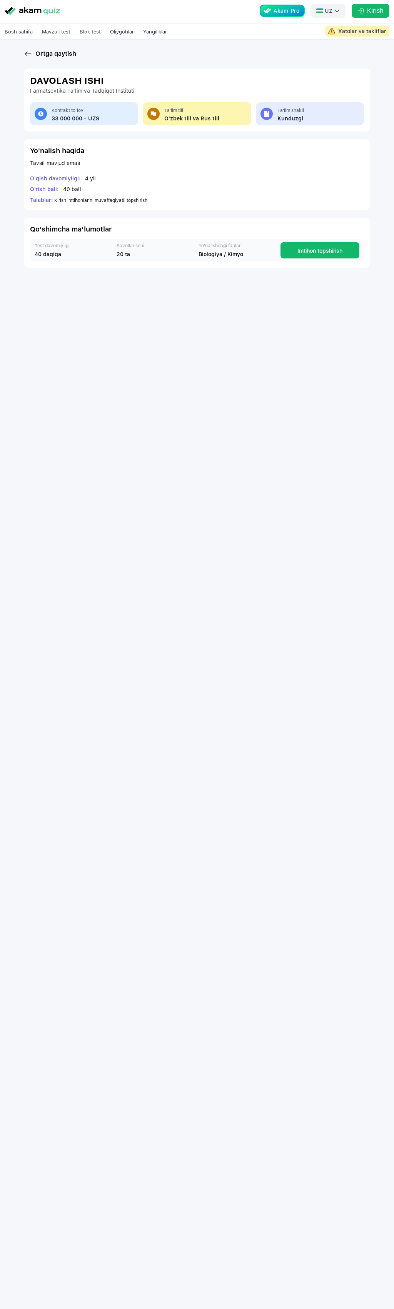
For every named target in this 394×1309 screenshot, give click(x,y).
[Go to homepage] (32, 11)
